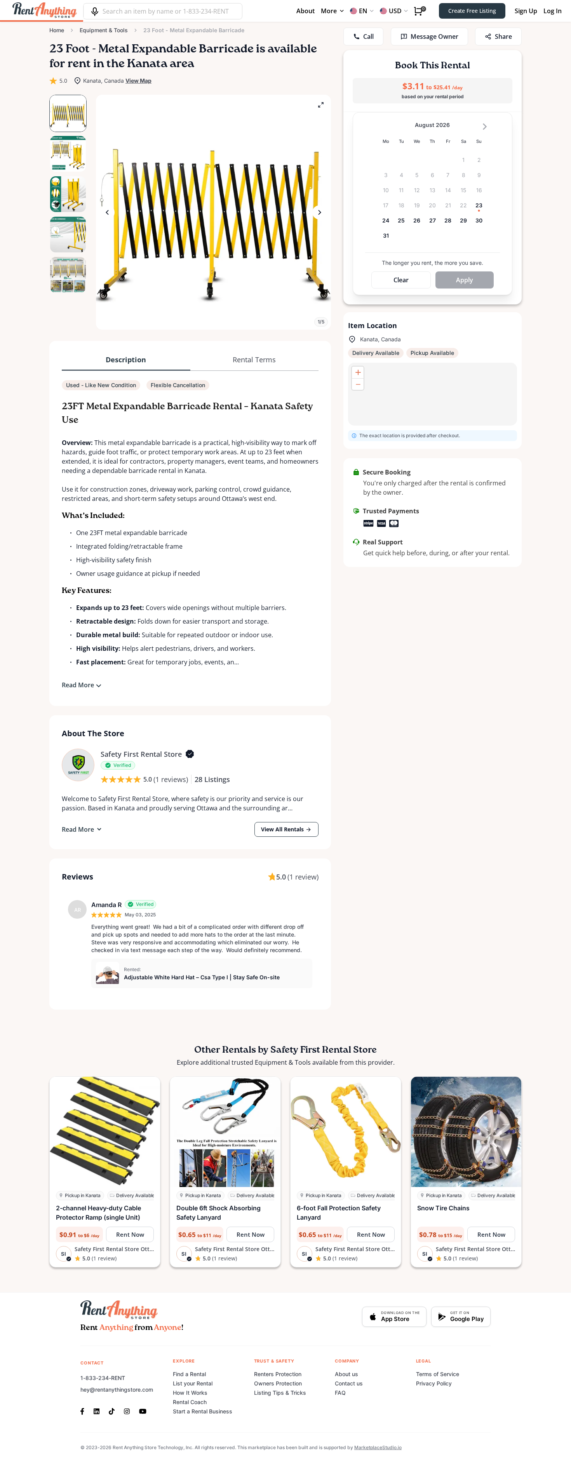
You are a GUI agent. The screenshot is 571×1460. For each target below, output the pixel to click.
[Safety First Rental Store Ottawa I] (78, 765)
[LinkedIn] (96, 1410)
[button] (213, 212)
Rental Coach (190, 1402)
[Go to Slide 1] (68, 113)
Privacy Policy (434, 1383)
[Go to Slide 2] (68, 153)
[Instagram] (126, 1410)
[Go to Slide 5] (68, 275)
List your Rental (192, 1383)
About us (346, 1374)
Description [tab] (126, 359)
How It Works (190, 1392)
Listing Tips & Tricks (280, 1392)
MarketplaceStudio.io (378, 1447)
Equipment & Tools (104, 30)
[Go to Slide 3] (68, 194)
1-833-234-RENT (102, 1378)
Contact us (349, 1383)
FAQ (340, 1392)
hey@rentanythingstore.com (116, 1389)
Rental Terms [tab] (254, 359)
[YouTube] (142, 1410)
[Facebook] (84, 1410)
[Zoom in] (358, 372)
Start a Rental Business (202, 1411)
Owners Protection (278, 1383)
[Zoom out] (358, 384)
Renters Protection (277, 1374)
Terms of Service (437, 1374)
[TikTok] (111, 1410)
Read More (78, 685)
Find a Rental (189, 1374)
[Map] (432, 394)
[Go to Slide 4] (68, 234)
